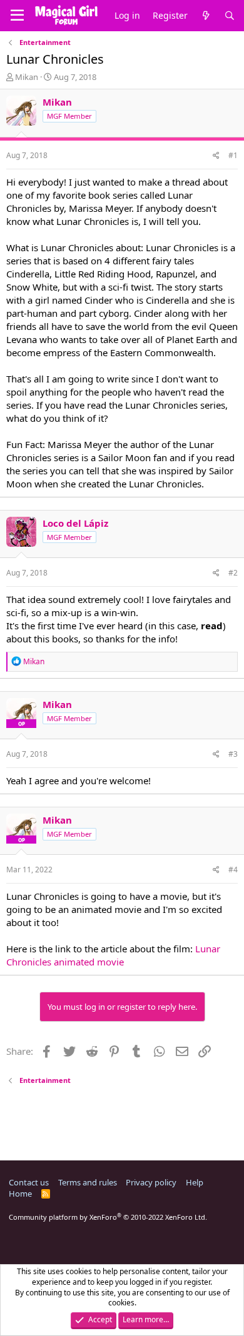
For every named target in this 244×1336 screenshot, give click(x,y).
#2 (233, 572)
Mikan (26, 76)
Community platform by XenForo (108, 1217)
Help (194, 1182)
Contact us (29, 1182)
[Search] (229, 15)
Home (20, 1193)
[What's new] (206, 15)
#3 (233, 754)
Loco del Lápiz (75, 523)
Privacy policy (151, 1182)
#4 (233, 869)
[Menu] (17, 15)
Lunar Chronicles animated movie (113, 955)
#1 (233, 155)
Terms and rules (87, 1182)
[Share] (216, 156)
